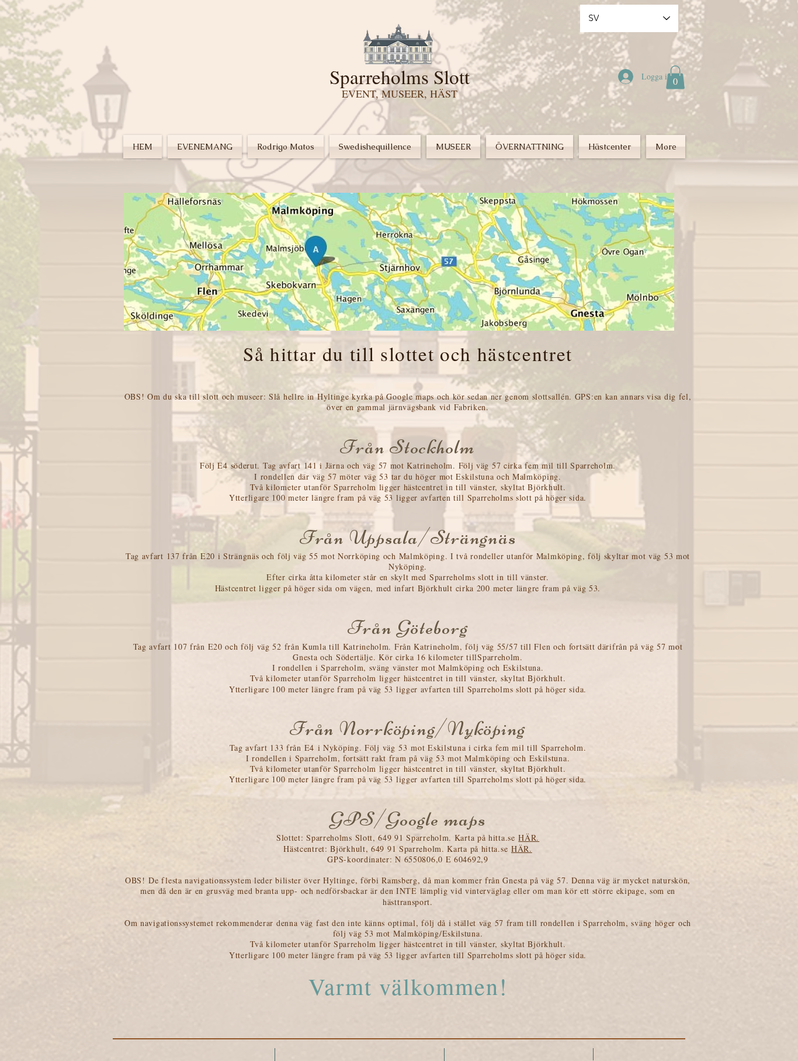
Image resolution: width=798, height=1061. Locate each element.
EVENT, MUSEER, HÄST (399, 93)
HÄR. (528, 837)
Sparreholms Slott (399, 76)
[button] (675, 77)
